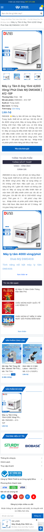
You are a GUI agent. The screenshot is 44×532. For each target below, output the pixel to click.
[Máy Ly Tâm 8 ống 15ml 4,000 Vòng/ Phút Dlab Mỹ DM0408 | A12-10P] (11, 402)
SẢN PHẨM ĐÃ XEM (14, 389)
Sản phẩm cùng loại (15, 340)
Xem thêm (22, 331)
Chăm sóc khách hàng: (21, 2)
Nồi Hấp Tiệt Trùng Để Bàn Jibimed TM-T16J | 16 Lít (11, 367)
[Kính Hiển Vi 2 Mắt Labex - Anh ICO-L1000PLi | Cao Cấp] (32, 354)
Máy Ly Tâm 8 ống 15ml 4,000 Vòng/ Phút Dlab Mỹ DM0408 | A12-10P (11, 416)
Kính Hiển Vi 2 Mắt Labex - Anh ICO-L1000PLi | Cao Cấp (31, 367)
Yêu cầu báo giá (22, 148)
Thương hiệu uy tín (15, 436)
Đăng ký (37, 516)
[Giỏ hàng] (40, 8)
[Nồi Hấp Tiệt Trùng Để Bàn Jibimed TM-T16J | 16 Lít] (11, 354)
